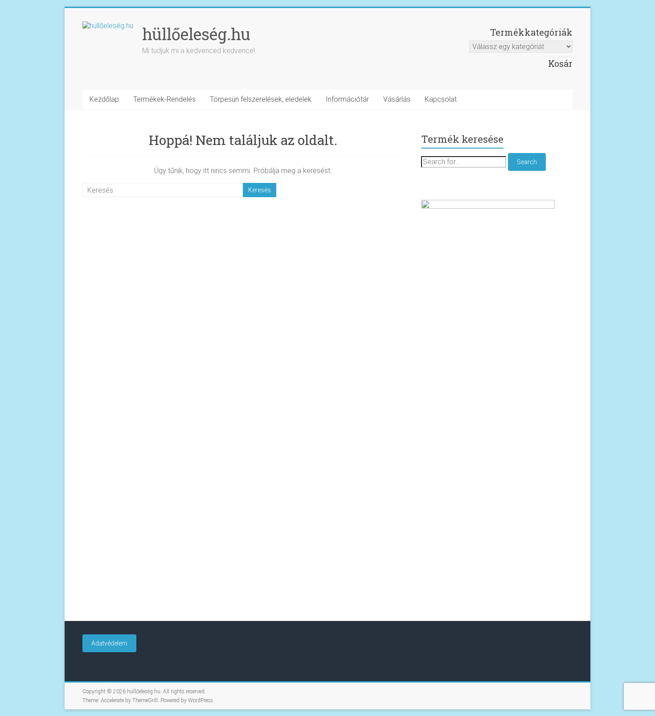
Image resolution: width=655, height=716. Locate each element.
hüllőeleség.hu (196, 34)
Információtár (347, 99)
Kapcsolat (441, 99)
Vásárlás (396, 99)
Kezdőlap (104, 99)
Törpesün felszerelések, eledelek (260, 99)
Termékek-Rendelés (164, 99)
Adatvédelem (109, 643)
